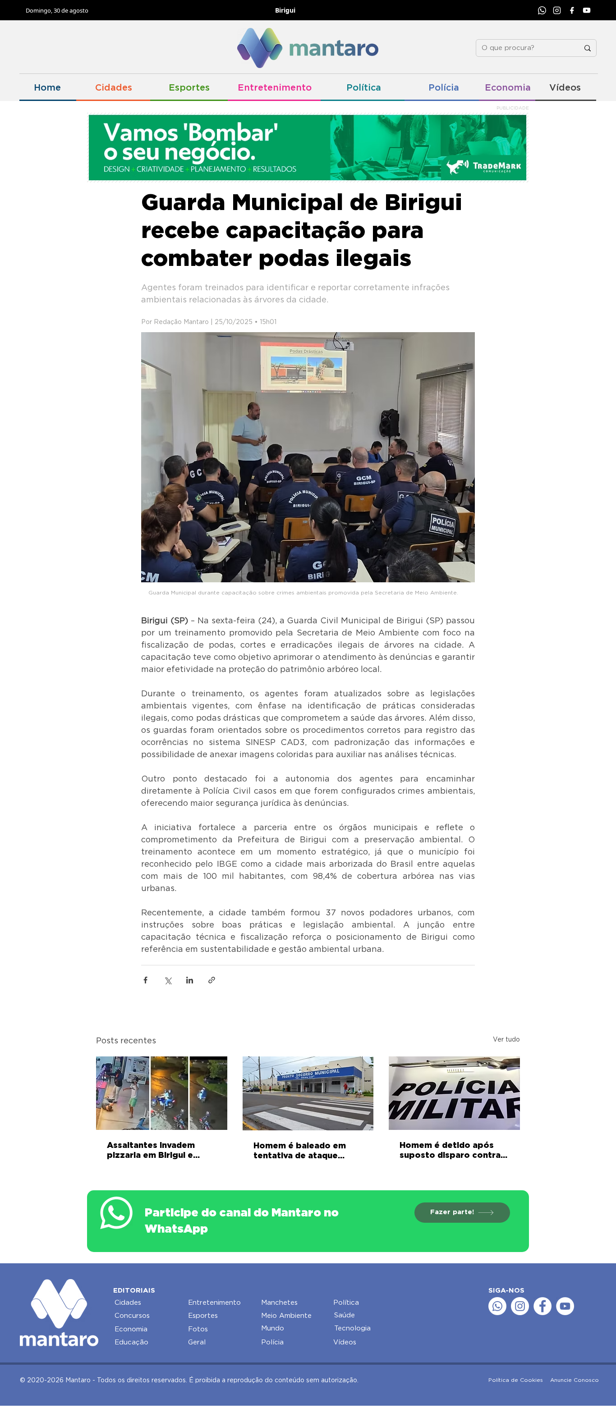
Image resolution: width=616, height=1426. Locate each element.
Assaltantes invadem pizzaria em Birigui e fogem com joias (151, 1151)
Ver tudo (506, 1040)
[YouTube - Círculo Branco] (565, 1306)
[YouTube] (587, 10)
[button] (132, 1315)
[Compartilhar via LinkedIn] (189, 980)
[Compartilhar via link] (211, 980)
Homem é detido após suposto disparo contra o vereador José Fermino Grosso (454, 1151)
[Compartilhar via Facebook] (145, 980)
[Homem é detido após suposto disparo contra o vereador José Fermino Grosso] (454, 1093)
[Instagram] (557, 10)
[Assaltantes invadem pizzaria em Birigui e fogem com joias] (161, 1093)
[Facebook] (572, 10)
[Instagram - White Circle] (520, 1306)
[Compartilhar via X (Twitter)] (167, 980)
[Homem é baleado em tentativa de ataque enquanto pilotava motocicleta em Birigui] (308, 1093)
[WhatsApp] (542, 10)
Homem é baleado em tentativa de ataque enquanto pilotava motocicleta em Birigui (301, 1151)
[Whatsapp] (497, 1306)
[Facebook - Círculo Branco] (542, 1306)
